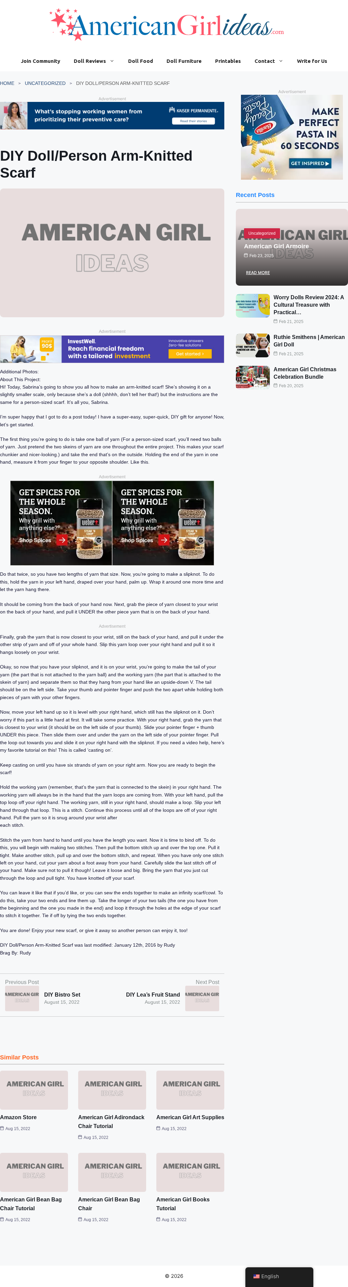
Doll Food (140, 61)
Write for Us (312, 61)
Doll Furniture (184, 61)
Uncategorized (45, 83)
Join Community (40, 61)
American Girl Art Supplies (190, 1117)
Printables (228, 61)
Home (7, 83)
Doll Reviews (90, 61)
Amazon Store (18, 1117)
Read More (258, 272)
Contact (265, 61)
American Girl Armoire (276, 246)
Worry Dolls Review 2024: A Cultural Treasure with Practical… (309, 305)
